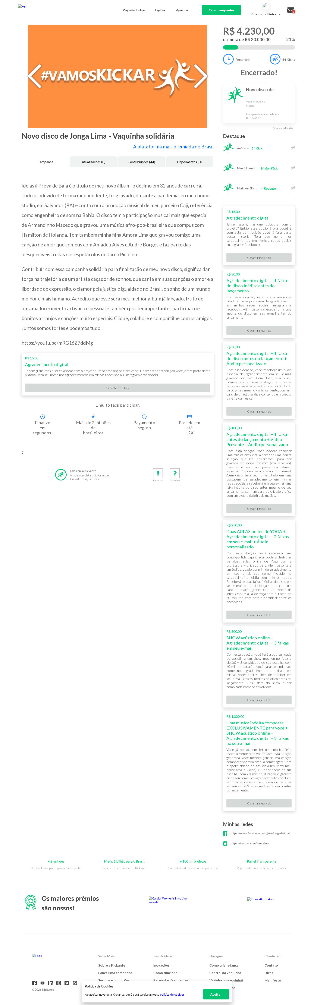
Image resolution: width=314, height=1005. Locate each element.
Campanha (45, 162)
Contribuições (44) (141, 162)
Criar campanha (221, 10)
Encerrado (243, 59)
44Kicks (288, 59)
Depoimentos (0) (189, 162)
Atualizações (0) (93, 162)
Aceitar (216, 994)
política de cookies (172, 994)
